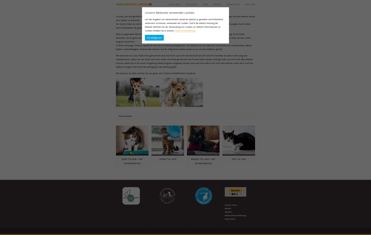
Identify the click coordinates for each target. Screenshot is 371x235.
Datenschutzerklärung (184, 30)
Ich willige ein (154, 37)
